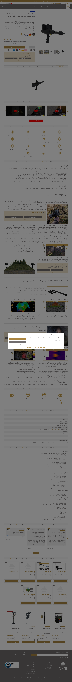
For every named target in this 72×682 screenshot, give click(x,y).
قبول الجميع (18, 338)
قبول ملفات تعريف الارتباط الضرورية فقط (18, 341)
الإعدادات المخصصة (18, 344)
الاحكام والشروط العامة (30, 347)
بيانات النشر (37, 347)
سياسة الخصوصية (42, 347)
